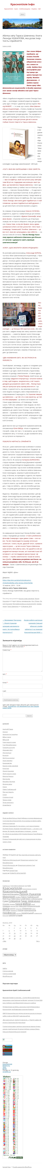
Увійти (5, 968)
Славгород (25, 898)
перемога (14, 910)
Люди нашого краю (9, 774)
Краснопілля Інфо (22, 4)
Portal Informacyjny (9, 865)
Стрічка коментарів (9, 974)
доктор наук (14, 906)
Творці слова (7, 800)
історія (18, 915)
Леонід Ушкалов (8, 771)
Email (5, 683)
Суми (5, 901)
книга (6, 908)
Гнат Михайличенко (9, 745)
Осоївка (18, 897)
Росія (4, 899)
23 (14, 936)
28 (3, 939)
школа (12, 915)
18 (26, 933)
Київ (29, 886)
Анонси (5, 732)
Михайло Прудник (9, 782)
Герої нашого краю (9, 742)
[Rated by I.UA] (7, 1041)
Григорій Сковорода (17, 886)
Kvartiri (5, 873)
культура (19, 909)
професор (9, 913)
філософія (5, 915)
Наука (5, 787)
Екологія (5, 755)
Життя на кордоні (8, 758)
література (27, 908)
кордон (13, 908)
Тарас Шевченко (13, 606)
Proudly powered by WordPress (22, 1167)
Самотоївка (15, 899)
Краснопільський (15, 891)
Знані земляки (7, 761)
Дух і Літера (35, 601)
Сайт (4, 691)
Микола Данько (8, 776)
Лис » (38, 941)
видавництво (26, 601)
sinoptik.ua (7, 1072)
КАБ (26, 886)
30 (14, 939)
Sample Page (13, 871)
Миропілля (9, 896)
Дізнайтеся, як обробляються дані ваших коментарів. (21, 707)
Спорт (5, 795)
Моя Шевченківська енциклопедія (24, 604)
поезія (20, 910)
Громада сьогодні (9, 747)
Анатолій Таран (8, 729)
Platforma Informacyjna (10, 860)
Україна (12, 904)
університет (38, 913)
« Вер (4, 941)
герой (33, 904)
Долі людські (7, 753)
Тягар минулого (8, 802)
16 (14, 933)
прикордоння (30, 910)
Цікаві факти (7, 805)
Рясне (9, 899)
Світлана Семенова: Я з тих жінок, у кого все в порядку (21, 826)
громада (6, 906)
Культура (6, 768)
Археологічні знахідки (10, 734)
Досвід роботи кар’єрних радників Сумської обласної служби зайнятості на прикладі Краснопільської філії (33, 626)
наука (33, 909)
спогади (18, 913)
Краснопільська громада (29, 889)
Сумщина (14, 901)
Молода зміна (7, 784)
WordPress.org (7, 976)
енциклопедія (33, 906)
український (27, 913)
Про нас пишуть (8, 792)
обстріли (6, 910)
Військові (6, 740)
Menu (22, 14)
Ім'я (5, 674)
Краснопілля (12, 888)
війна (27, 904)
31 (20, 939)
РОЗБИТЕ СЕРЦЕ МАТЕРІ (18, 873)
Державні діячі (7, 750)
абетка (19, 601)
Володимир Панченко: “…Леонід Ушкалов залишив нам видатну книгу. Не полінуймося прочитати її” (12, 626)
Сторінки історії (8, 797)
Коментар (7, 650)
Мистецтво (6, 779)
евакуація (23, 906)
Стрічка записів (8, 971)
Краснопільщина (11, 894)
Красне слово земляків (26, 599)
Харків (18, 903)
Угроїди (6, 904)
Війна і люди (7, 737)
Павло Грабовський (9, 789)
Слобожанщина (36, 899)
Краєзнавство (7, 763)
